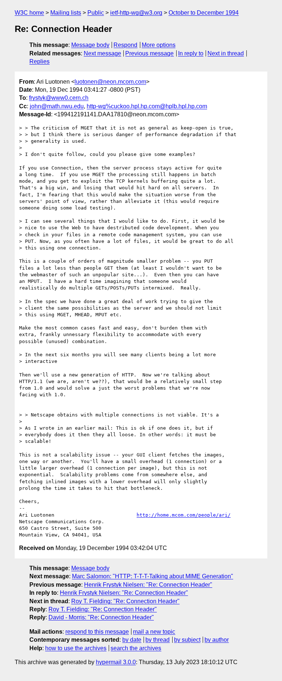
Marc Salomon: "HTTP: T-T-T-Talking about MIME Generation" (152, 576)
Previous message (149, 53)
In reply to (190, 53)
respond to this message (97, 632)
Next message (102, 53)
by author (217, 640)
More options (159, 45)
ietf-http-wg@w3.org (136, 13)
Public (95, 13)
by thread (157, 640)
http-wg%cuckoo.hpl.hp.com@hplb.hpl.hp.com (147, 106)
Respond (125, 45)
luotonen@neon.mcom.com (110, 82)
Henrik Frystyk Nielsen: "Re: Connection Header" (148, 585)
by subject (187, 640)
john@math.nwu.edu (57, 106)
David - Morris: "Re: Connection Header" (101, 617)
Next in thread (225, 53)
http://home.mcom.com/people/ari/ (184, 515)
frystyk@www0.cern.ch (58, 98)
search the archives (136, 648)
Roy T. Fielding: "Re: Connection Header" (125, 601)
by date (131, 640)
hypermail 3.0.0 (116, 662)
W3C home (29, 13)
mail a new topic (154, 632)
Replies (39, 61)
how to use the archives (75, 648)
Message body (90, 45)
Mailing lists (65, 13)
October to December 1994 (204, 13)
